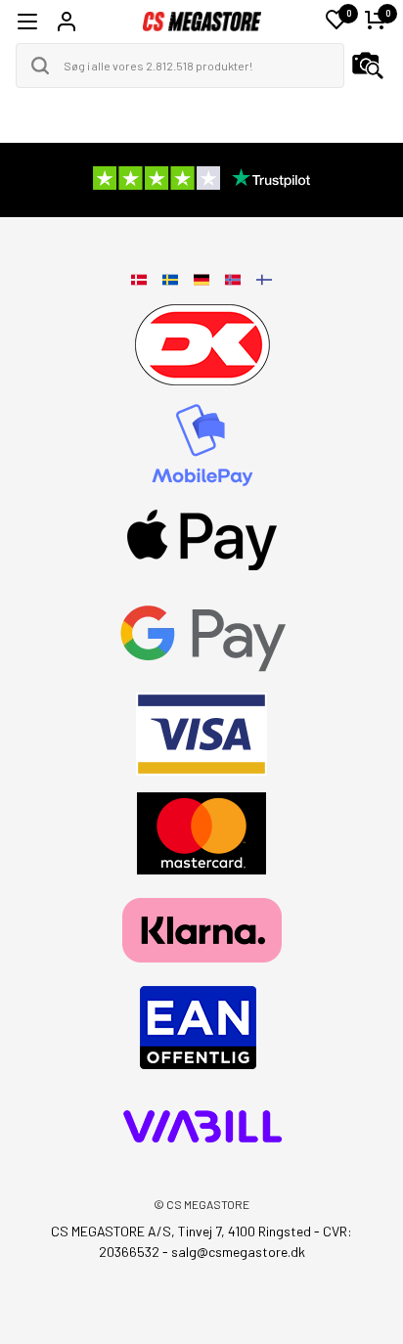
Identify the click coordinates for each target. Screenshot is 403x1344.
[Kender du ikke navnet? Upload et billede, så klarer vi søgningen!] (367, 65)
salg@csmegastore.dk (238, 1251)
